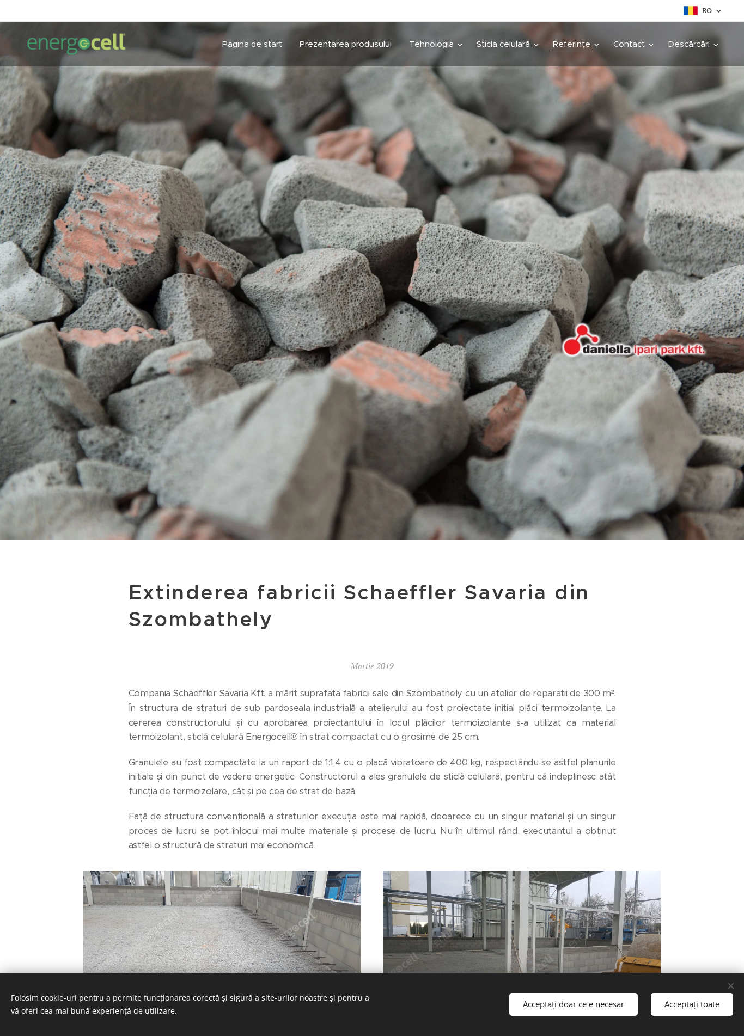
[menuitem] (255, 44)
